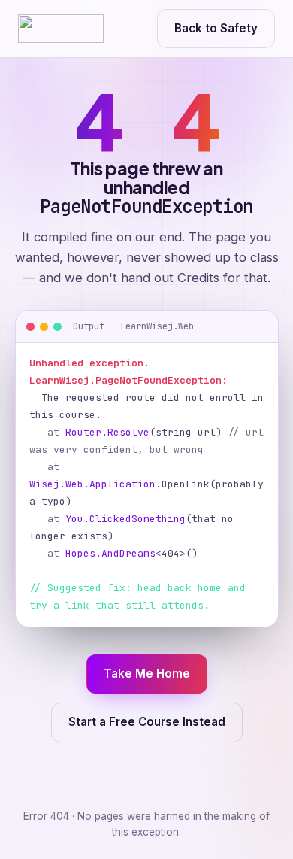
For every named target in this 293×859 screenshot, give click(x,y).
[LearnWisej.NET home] (61, 28)
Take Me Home (147, 673)
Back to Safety (216, 28)
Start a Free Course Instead (146, 722)
